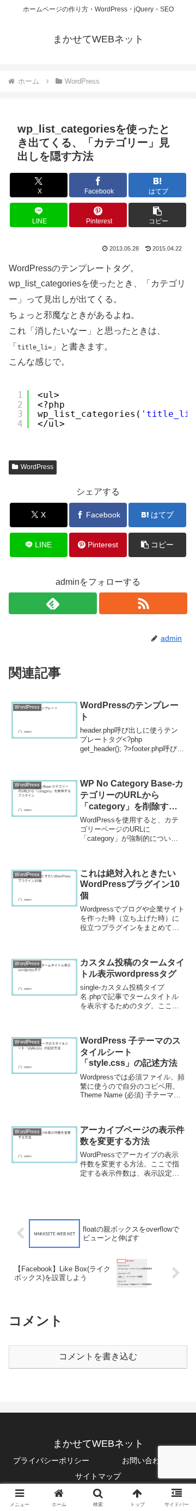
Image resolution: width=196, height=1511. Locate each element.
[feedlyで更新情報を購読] (53, 603)
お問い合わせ (145, 1460)
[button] (157, 215)
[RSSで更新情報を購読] (143, 603)
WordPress (37, 467)
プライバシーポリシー (51, 1460)
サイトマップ (98, 1476)
